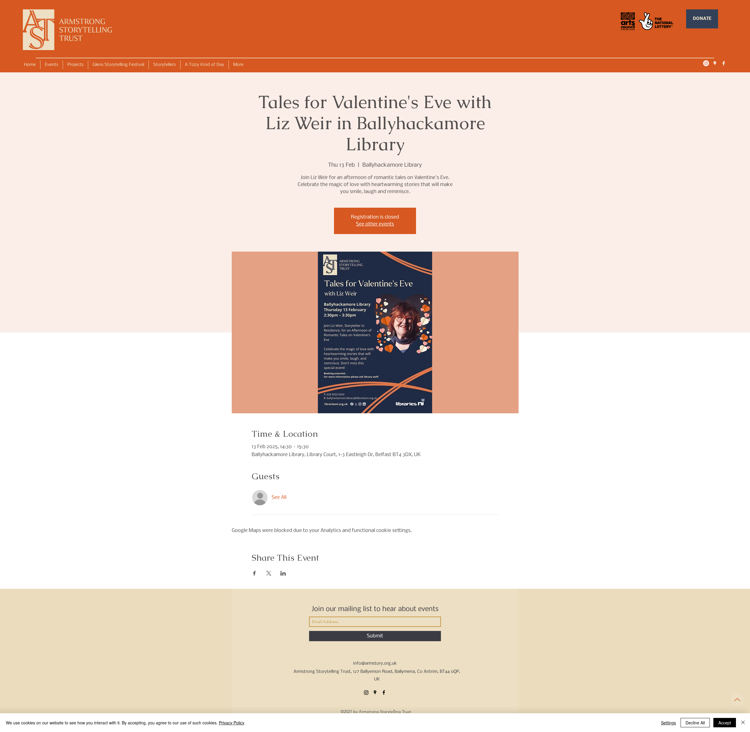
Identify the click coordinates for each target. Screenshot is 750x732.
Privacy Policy (231, 723)
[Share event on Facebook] (254, 573)
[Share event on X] (269, 573)
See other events (375, 224)
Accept (724, 723)
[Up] (737, 700)
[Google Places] (715, 63)
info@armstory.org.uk (375, 663)
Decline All (695, 723)
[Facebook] (724, 63)
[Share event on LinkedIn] (283, 573)
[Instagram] (706, 63)
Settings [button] (668, 723)
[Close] (742, 722)
